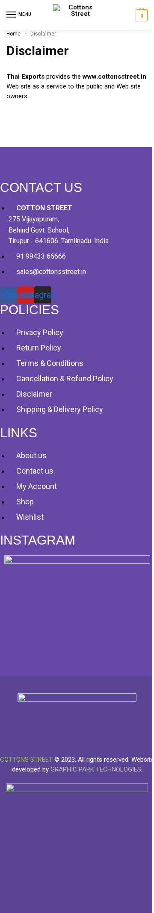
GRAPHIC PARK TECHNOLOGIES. (96, 769)
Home (13, 34)
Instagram (37, 540)
